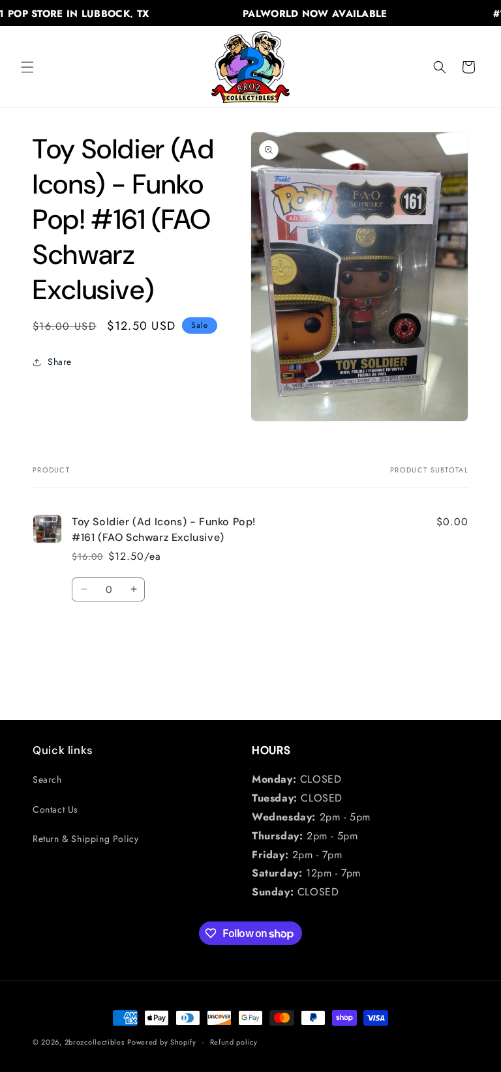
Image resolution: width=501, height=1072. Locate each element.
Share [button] (60, 361)
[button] (27, 67)
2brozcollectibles (95, 1042)
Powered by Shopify (161, 1042)
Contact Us (55, 809)
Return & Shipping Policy (85, 838)
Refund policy (234, 1042)
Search (47, 779)
